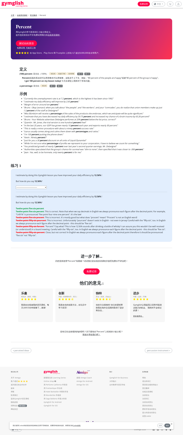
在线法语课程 (147, 391)
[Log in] (178, 4)
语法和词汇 (146, 381)
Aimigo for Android (84, 381)
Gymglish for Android (52, 402)
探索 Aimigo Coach (84, 378)
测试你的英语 (26, 43)
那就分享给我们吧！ (91, 334)
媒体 (12, 388)
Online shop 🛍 (50, 381)
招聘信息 (14, 405)
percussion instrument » (158, 350)
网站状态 (14, 409)
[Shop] (170, 4)
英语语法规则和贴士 (150, 384)
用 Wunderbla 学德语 (52, 395)
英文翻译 (33, 15)
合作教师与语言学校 (117, 384)
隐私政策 (14, 402)
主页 (12, 15)
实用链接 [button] (145, 372)
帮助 (144, 378)
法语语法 (145, 395)
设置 (160, 425)
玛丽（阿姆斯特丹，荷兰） (68, 296)
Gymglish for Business (118, 378)
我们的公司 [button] (14, 372)
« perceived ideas (21, 350)
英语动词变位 (147, 405)
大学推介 (112, 381)
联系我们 (14, 395)
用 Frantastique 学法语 (53, 388)
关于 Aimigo (16, 378)
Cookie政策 (76, 425)
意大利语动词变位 (149, 412)
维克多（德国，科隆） (29, 296)
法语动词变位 (147, 402)
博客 (12, 391)
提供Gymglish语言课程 (20, 398)
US (89, 74)
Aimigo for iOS (83, 384)
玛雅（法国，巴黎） (140, 296)
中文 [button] (158, 4)
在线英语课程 (22, 15)
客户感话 (14, 381)
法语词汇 (145, 398)
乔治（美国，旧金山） (104, 296)
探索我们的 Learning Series (55, 378)
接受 (167, 425)
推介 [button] (110, 372)
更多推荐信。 (138, 316)
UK (82, 74)
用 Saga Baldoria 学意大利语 (55, 398)
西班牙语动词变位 (149, 409)
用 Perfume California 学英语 (55, 384)
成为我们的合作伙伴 (19, 384)
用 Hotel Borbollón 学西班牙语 (56, 391)
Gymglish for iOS (51, 405)
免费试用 (144, 4)
